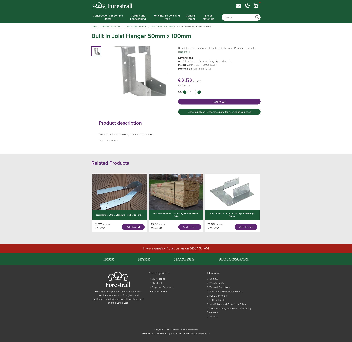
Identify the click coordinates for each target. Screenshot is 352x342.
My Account (158, 278)
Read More (184, 52)
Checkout (156, 283)
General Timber (191, 17)
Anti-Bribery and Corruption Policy (227, 304)
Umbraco (205, 333)
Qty (180, 92)
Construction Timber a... (136, 27)
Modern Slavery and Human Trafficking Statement (229, 310)
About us (109, 259)
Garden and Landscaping (138, 17)
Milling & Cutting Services (233, 259)
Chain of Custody (184, 259)
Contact (213, 279)
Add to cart (219, 101)
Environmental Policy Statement (226, 291)
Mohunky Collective (180, 333)
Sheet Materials (208, 17)
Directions (144, 259)
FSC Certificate (217, 300)
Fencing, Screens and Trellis (167, 17)
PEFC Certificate (218, 296)
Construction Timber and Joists (108, 17)
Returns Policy (159, 291)
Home (94, 27)
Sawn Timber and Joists (162, 27)
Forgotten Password (162, 287)
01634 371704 (199, 248)
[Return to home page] (111, 8)
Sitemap (213, 316)
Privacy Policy (216, 283)
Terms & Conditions (219, 287)
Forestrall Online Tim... (111, 27)
